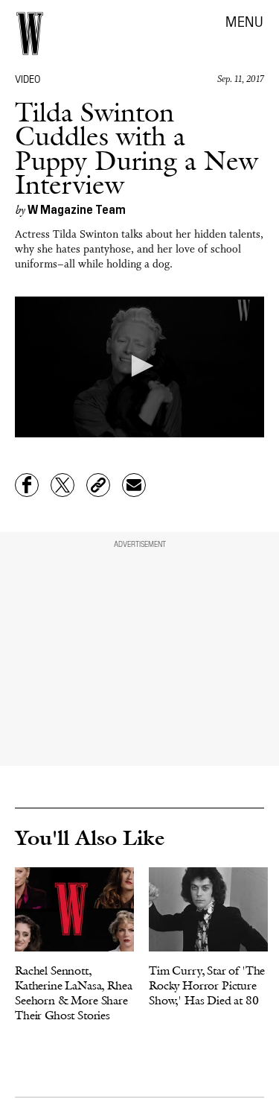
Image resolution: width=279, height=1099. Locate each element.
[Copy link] (98, 485)
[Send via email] (134, 485)
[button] (140, 365)
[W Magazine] (30, 33)
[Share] (27, 485)
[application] (139, 367)
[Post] (62, 485)
